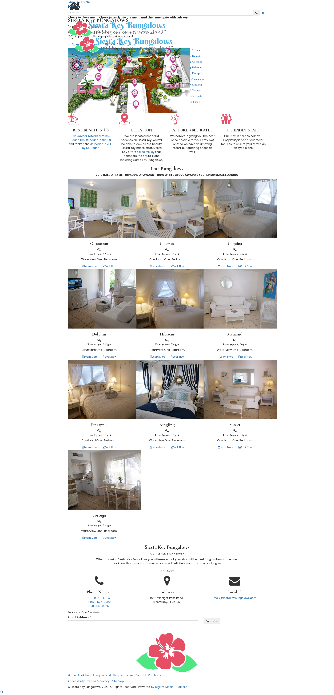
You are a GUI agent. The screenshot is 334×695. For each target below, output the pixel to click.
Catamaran (99, 243)
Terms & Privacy (98, 681)
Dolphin (99, 334)
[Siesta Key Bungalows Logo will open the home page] (167, 29)
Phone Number (99, 592)
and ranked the (91, 142)
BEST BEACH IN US (91, 130)
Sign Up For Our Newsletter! (84, 612)
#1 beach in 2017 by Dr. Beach (97, 146)
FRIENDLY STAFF (243, 130)
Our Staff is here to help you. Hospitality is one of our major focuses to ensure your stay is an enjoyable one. (243, 142)
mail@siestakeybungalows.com (234, 598)
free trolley (146, 152)
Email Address (79, 617)
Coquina (235, 243)
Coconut (167, 243)
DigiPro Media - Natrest (171, 687)
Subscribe (212, 621)
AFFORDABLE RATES (192, 130)
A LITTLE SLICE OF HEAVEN (167, 554)
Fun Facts (81, 74)
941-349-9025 (99, 606)
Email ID (234, 592)
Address (167, 592)
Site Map (118, 681)
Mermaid (196, 96)
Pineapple (99, 425)
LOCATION (141, 130)
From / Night (99, 254)
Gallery (80, 66)
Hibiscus (167, 334)
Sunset (195, 101)
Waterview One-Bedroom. (99, 259)
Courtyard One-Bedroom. (167, 259)
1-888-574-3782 (99, 602)
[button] (256, 13)
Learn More (91, 266)
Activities (81, 70)
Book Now (81, 58)
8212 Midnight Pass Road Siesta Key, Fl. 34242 (167, 600)
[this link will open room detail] (104, 208)
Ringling (196, 84)
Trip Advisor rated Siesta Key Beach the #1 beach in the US (91, 138)
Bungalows (82, 62)
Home (79, 54)
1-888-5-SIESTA (99, 598)
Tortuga (195, 90)
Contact (80, 78)
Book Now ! (167, 571)
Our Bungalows (167, 168)
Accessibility (76, 681)
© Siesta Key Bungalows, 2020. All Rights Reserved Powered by (111, 687)
